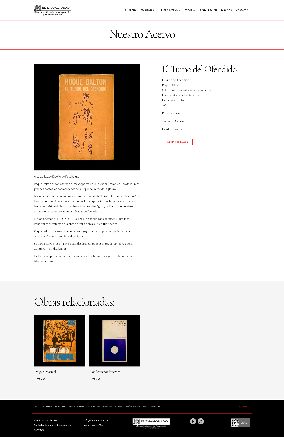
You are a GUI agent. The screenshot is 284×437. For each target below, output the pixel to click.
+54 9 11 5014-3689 (93, 425)
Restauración (208, 10)
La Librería (130, 10)
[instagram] (201, 421)
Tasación (226, 10)
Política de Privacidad (136, 407)
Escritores (147, 10)
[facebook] (193, 421)
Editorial (190, 10)
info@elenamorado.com (96, 420)
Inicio (36, 407)
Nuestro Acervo (76, 407)
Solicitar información (177, 142)
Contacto (242, 10)
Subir (244, 407)
